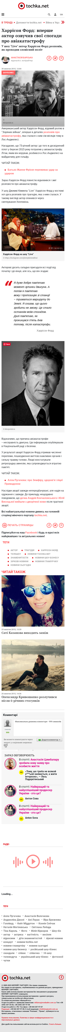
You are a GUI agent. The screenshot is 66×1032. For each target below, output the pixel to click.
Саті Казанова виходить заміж (25, 633)
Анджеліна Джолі (13, 919)
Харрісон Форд (49, 550)
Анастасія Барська (22, 57)
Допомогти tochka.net (29, 22)
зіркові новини (19, 561)
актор (14, 550)
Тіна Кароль (10, 930)
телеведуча (10, 956)
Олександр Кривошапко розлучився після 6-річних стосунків (29, 699)
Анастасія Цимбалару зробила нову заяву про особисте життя (39, 763)
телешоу (16, 554)
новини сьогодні (21, 565)
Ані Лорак (34, 919)
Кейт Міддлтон (26, 923)
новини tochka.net (39, 554)
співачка (34, 953)
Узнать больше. (55, 1024)
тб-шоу (47, 953)
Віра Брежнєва (52, 919)
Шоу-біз (56, 930)
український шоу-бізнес (34, 956)
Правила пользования (10, 1018)
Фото (24, 930)
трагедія (29, 550)
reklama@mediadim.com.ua (45, 1003)
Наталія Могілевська (15, 927)
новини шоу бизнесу (15, 949)
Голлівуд (8, 923)
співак (22, 953)
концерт (8, 942)
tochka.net (40, 515)
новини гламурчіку (46, 561)
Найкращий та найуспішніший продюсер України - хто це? (35, 790)
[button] (55, 14)
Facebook (31, 532)
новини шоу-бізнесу (47, 557)
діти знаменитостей (30, 938)
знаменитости (19, 557)
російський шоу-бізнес (44, 949)
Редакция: (6, 1009)
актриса (18, 934)
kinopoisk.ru (8, 123)
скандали (8, 953)
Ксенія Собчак (47, 923)
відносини (9, 938)
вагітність (33, 934)
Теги (6, 906)
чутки (6, 960)
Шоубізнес (8, 73)
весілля (47, 934)
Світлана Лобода (41, 927)
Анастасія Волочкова (37, 916)
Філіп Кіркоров (39, 930)
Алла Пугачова (12, 916)
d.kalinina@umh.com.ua (48, 1009)
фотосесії (57, 956)
